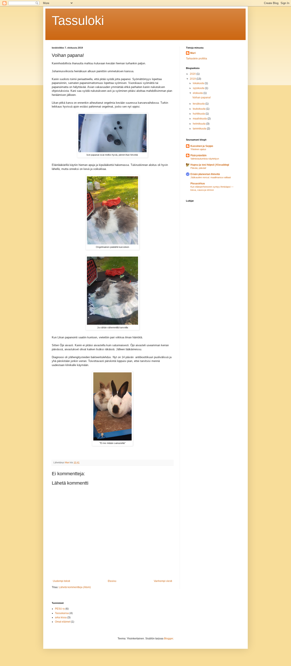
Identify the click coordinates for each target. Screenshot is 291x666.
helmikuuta (199, 123)
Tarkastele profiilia (196, 58)
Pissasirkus (197, 183)
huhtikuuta (199, 113)
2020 (193, 73)
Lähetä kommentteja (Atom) (75, 587)
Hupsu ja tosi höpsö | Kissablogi (209, 164)
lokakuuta (199, 83)
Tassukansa (62, 613)
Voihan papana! (201, 97)
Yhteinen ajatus (198, 149)
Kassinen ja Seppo (201, 146)
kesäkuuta (199, 103)
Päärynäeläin (198, 155)
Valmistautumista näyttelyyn (204, 158)
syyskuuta (199, 88)
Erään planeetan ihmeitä (205, 174)
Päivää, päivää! (198, 168)
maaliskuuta (200, 118)
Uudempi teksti (61, 581)
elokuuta (198, 93)
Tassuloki (78, 20)
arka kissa (61, 617)
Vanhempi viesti (163, 581)
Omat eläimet (62, 621)
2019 (193, 78)
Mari (193, 53)
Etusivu (112, 581)
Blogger (168, 638)
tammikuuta (200, 128)
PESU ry (60, 608)
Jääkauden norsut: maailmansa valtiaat (210, 177)
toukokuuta (199, 108)
